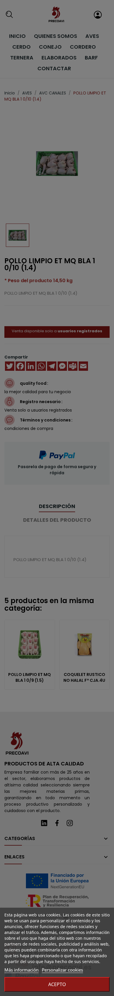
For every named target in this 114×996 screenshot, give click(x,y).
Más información (21, 970)
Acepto (57, 984)
